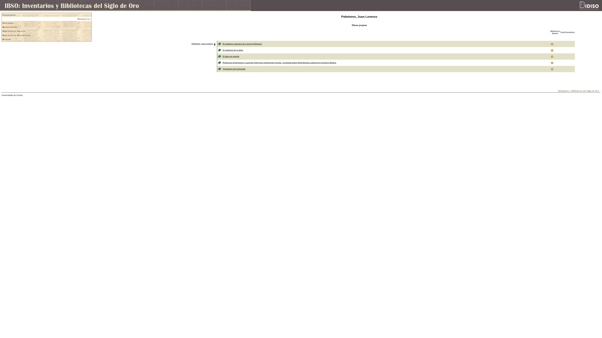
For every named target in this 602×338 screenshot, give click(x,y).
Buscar (7, 39)
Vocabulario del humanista (234, 69)
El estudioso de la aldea (233, 50)
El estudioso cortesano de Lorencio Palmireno (242, 44)
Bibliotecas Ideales (14, 31)
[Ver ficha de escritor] (214, 44)
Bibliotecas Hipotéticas (17, 35)
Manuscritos (10, 27)
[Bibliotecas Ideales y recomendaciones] (552, 44)
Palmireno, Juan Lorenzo (202, 44)
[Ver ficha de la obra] (219, 44)
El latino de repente (231, 56)
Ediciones (8, 23)
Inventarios (9, 15)
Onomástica (84, 19)
